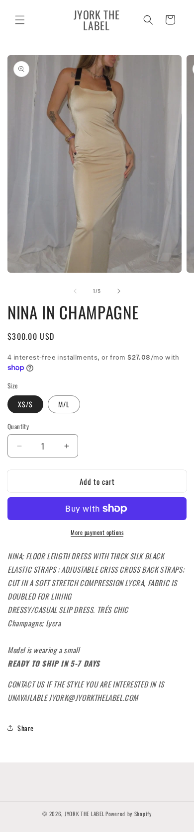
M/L (64, 404)
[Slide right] (119, 291)
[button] (20, 20)
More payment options (97, 532)
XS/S (25, 404)
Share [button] (25, 728)
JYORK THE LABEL (84, 814)
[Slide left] (75, 291)
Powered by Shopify (128, 814)
